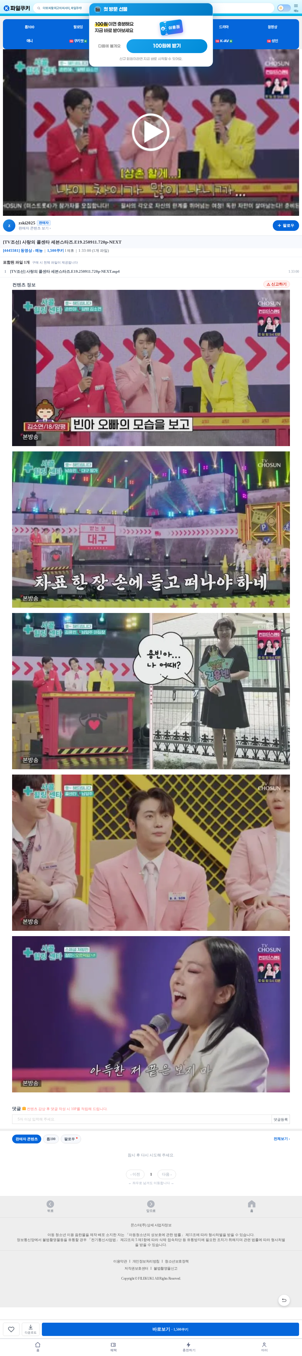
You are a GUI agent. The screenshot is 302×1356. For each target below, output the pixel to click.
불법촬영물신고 (166, 1268)
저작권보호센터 (136, 1268)
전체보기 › (282, 1139)
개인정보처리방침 (146, 1261)
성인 (272, 41)
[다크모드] (284, 7)
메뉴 (296, 10)
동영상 (272, 27)
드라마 (224, 27)
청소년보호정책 (177, 1261)
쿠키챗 (78, 41)
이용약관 (120, 1261)
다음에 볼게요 (109, 46)
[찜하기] (11, 1329)
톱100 (30, 27)
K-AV (224, 41)
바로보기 (170, 1329)
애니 (30, 41)
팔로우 (69, 1139)
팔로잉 (78, 27)
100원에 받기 (167, 46)
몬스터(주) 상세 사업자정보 (151, 1225)
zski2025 (27, 223)
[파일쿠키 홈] (17, 8)
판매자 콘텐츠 (27, 1139)
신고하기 (279, 284)
